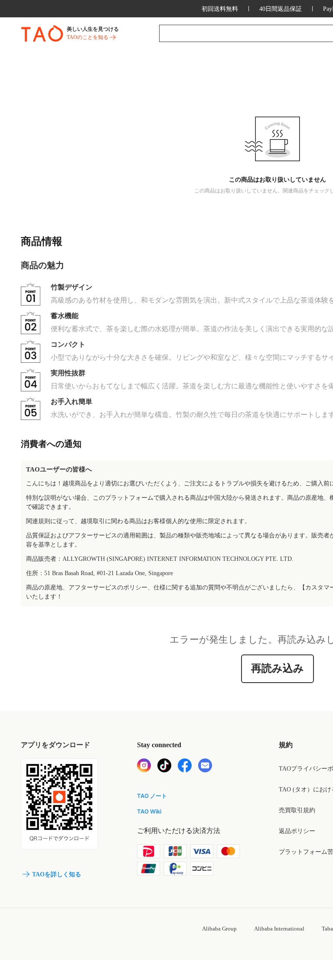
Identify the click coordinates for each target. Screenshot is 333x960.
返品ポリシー (297, 831)
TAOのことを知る (87, 37)
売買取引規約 (297, 810)
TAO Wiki (149, 811)
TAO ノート (152, 795)
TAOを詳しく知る (56, 874)
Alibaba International (279, 928)
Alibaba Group (219, 928)
